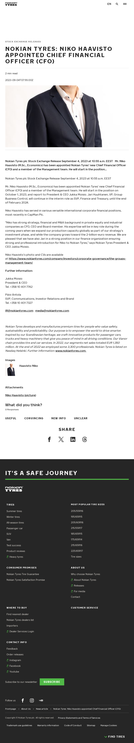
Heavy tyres (16, 556)
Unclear (81, 418)
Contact (75, 596)
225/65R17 (77, 550)
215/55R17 (76, 528)
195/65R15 (76, 516)
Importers (12, 625)
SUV (9, 533)
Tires (11, 504)
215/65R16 (76, 545)
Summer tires (14, 511)
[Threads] (85, 439)
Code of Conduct (73, 725)
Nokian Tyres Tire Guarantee (23, 574)
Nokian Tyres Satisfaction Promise (26, 579)
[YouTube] (41, 700)
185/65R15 (76, 533)
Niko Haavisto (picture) (20, 395)
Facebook (15, 665)
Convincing (33, 418)
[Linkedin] (73, 439)
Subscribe (52, 681)
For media (79, 591)
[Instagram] (31, 700)
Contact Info (17, 642)
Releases (79, 585)
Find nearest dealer (18, 614)
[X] (61, 439)
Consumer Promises (22, 567)
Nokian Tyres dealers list (20, 620)
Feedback (12, 648)
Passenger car (15, 528)
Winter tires (13, 516)
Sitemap (91, 725)
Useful (11, 418)
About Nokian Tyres (85, 579)
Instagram (15, 660)
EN (109, 4)
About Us (78, 567)
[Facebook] (49, 439)
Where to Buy (17, 607)
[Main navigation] (125, 4)
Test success (14, 545)
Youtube (14, 671)
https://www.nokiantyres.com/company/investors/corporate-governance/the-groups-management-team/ (65, 260)
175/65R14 (76, 539)
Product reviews (16, 551)
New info (58, 418)
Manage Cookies (108, 725)
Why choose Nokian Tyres (85, 574)
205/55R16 (77, 511)
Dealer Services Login (21, 631)
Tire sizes (76, 556)
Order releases (15, 654)
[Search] (117, 4)
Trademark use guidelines (19, 725)
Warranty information (48, 725)
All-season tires (15, 522)
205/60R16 (77, 522)
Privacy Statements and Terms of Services (79, 718)
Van (9, 539)
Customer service (84, 607)
